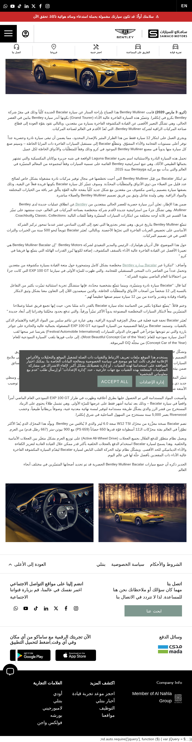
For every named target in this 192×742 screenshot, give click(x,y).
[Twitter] (33, 6)
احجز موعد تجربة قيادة (93, 693)
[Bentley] (125, 33)
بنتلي (101, 564)
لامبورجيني (52, 708)
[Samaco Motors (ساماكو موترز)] (167, 33)
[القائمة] (8, 33)
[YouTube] (12, 6)
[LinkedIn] (26, 6)
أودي (57, 693)
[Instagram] (47, 6)
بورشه (56, 715)
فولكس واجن (49, 722)
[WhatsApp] (5, 6)
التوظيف (107, 708)
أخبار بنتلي (105, 700)
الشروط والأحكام (166, 564)
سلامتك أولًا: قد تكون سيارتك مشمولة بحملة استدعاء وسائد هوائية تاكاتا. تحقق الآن (96, 16)
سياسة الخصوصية (127, 564)
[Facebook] (40, 6)
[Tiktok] (19, 6)
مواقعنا (108, 715)
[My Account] (25, 34)
